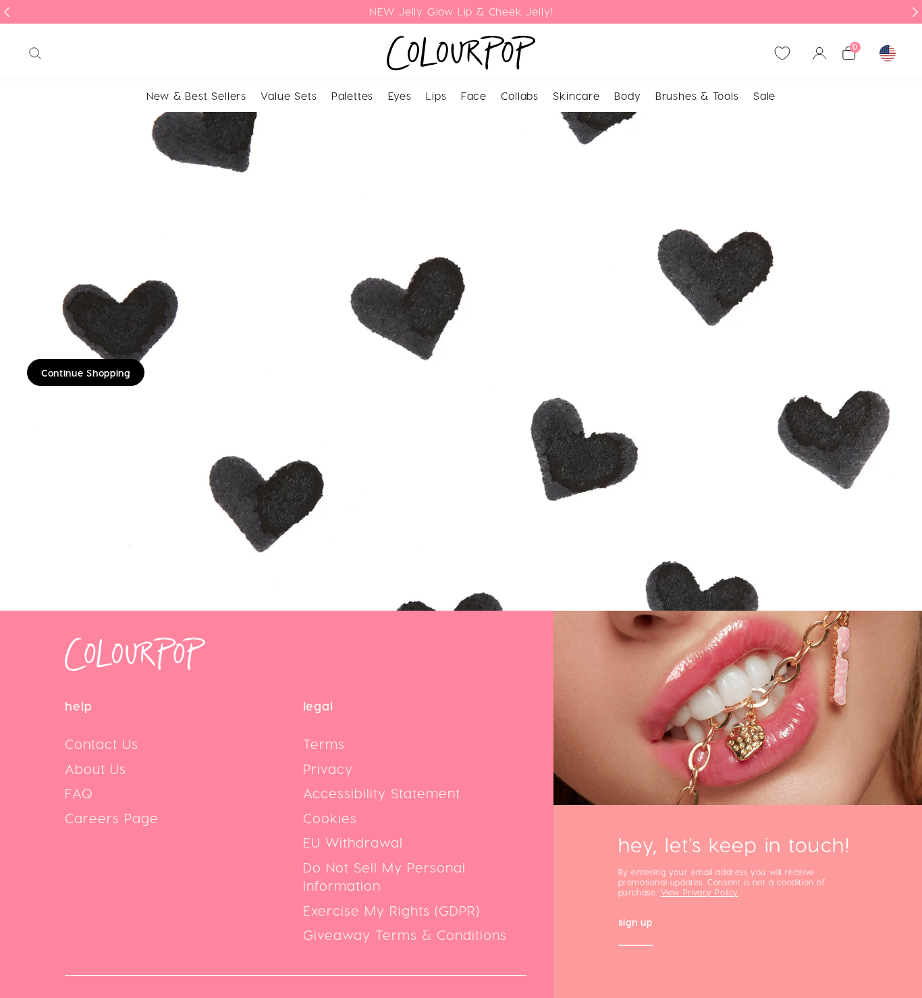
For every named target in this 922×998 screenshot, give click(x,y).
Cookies (330, 818)
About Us (95, 768)
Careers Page (112, 818)
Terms (324, 744)
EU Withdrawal (353, 842)
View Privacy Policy (699, 892)
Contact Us (101, 744)
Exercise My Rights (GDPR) (391, 910)
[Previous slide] (6, 12)
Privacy (328, 768)
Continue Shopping (85, 373)
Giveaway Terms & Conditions (405, 934)
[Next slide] (915, 12)
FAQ (79, 793)
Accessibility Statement (381, 793)
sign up (635, 923)
